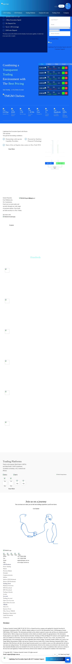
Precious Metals (7, 571)
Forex (42, 64)
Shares (7, 306)
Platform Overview (8, 585)
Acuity (5, 594)
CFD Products (7, 564)
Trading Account (7, 598)
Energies (64, 64)
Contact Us (6, 617)
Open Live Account (8, 600)
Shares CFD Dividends (9, 581)
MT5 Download (7, 590)
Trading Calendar (8, 592)
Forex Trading (7, 566)
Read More (12, 149)
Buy (63, 67)
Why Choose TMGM (9, 611)
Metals (56, 64)
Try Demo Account (18, 90)
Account (5, 596)
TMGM (5, 604)
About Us (5, 606)
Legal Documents (8, 615)
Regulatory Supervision (9, 613)
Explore (11, 225)
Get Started (36, 508)
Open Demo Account (9, 602)
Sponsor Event (7, 609)
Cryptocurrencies (8, 575)
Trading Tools (7, 583)
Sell (66, 67)
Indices (49, 64)
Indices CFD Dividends (9, 579)
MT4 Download (7, 588)
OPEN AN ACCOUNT (56, 659)
